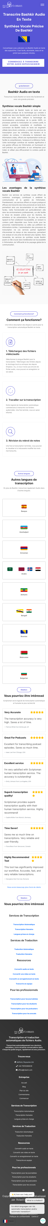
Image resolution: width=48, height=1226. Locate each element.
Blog (24, 1087)
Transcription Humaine (24, 929)
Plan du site (24, 1091)
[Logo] (24, 1031)
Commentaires (24, 1094)
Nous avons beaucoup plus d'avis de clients (24, 887)
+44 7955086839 (25, 1066)
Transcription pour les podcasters (24, 1009)
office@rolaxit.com (25, 1070)
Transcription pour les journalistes (24, 999)
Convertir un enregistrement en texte (24, 979)
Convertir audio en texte (24, 969)
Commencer (24, 1098)
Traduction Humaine (24, 954)
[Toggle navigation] (42, 5)
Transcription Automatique (24, 924)
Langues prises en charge (24, 934)
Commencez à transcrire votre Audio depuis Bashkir (23, 62)
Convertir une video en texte (24, 974)
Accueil (24, 1083)
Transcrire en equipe (24, 984)
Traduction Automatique (24, 949)
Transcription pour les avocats (24, 1013)
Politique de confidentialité (20, 1216)
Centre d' (34, 1216)
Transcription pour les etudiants (24, 1004)
